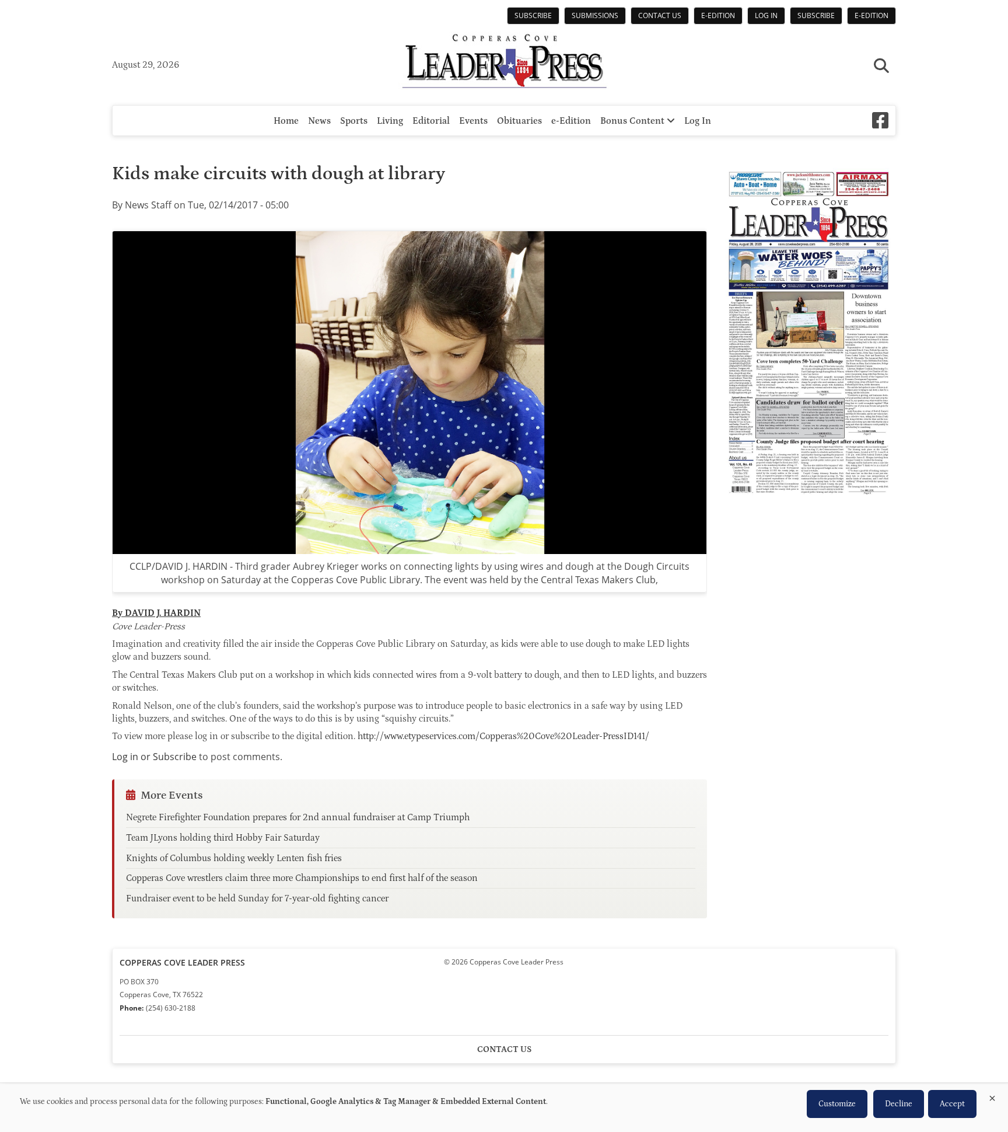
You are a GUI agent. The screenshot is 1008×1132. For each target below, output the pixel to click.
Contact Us (659, 15)
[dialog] (504, 1108)
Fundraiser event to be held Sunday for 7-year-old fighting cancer (257, 898)
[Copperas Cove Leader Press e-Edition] (808, 502)
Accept (952, 1104)
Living (390, 121)
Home (286, 121)
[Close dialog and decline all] (992, 1096)
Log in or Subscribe (154, 756)
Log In (766, 15)
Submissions (595, 15)
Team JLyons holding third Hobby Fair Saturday (223, 838)
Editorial (431, 121)
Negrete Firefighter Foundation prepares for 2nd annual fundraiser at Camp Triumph (298, 817)
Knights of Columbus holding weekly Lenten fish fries (234, 858)
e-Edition (718, 15)
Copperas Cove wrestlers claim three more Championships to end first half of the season (302, 878)
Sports (354, 121)
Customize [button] (837, 1104)
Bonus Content (633, 121)
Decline (898, 1104)
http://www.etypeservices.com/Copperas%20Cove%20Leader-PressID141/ (503, 736)
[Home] (504, 62)
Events (473, 121)
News (319, 121)
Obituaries (519, 121)
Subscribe (533, 15)
